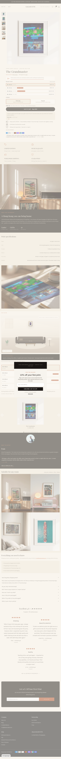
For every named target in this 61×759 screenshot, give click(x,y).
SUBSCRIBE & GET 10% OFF (30, 389)
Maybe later (30, 393)
